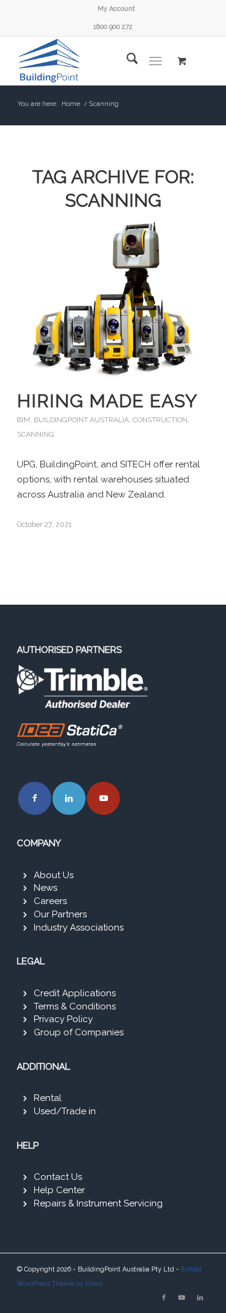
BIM (23, 420)
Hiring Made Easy (107, 400)
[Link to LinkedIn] (69, 798)
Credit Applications (75, 993)
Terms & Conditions (75, 1006)
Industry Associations (79, 927)
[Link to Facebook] (34, 798)
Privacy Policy (63, 1019)
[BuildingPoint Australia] (94, 61)
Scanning (35, 434)
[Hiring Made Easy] (113, 298)
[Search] (126, 61)
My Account (116, 9)
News (45, 887)
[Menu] (155, 60)
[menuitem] (116, 9)
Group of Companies (79, 1032)
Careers (50, 901)
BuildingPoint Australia (81, 420)
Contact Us (58, 1176)
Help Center (59, 1190)
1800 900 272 (113, 27)
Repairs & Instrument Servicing (98, 1203)
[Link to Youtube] (103, 798)
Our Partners (60, 914)
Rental (47, 1098)
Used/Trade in (65, 1111)
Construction (160, 420)
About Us (54, 875)
